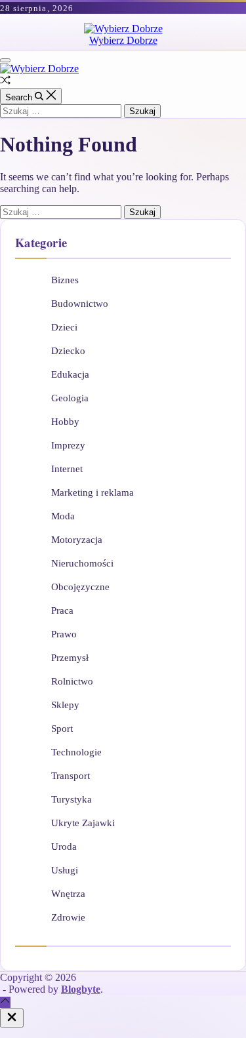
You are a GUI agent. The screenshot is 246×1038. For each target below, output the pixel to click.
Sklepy (65, 705)
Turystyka (71, 799)
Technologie (76, 752)
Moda (63, 516)
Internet (67, 469)
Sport (62, 728)
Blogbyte (80, 989)
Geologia (70, 398)
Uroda (64, 846)
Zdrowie (68, 917)
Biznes (65, 280)
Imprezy (68, 445)
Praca (62, 610)
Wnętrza (68, 893)
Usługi (64, 870)
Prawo (64, 634)
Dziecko (68, 351)
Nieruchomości (82, 563)
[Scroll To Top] (5, 1002)
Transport (70, 775)
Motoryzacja (76, 539)
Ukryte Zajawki (83, 823)
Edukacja (70, 374)
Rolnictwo (72, 681)
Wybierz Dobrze (123, 40)
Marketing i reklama (92, 492)
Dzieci (64, 327)
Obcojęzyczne (80, 587)
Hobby (65, 421)
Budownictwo (79, 303)
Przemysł (70, 657)
